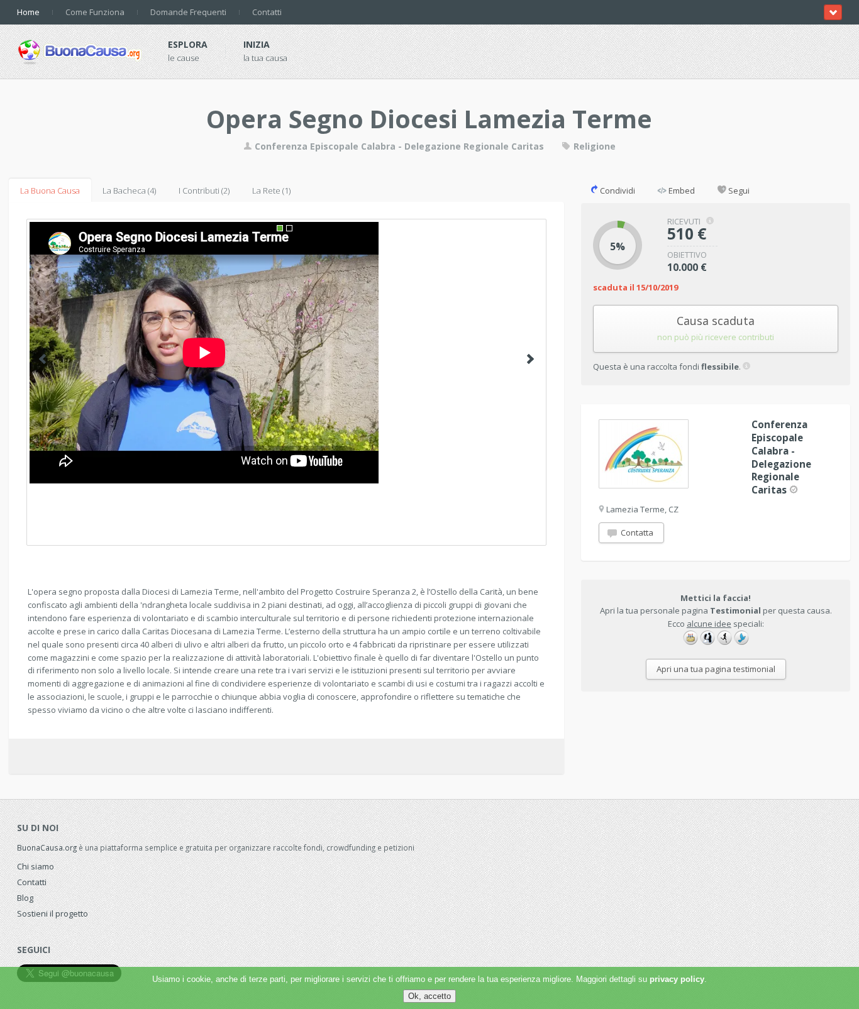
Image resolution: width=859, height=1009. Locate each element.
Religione (593, 146)
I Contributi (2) (204, 190)
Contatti (267, 12)
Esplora (188, 44)
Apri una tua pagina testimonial (716, 669)
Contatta (636, 532)
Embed (681, 190)
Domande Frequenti (188, 12)
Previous (42, 359)
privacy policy (677, 979)
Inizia (256, 44)
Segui (738, 190)
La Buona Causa (50, 190)
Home (28, 12)
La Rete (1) (271, 190)
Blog (25, 897)
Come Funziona (95, 12)
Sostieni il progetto (52, 913)
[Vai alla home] (80, 49)
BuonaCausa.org (47, 847)
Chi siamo (35, 866)
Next (530, 359)
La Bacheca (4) (129, 190)
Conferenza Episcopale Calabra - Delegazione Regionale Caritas (399, 146)
